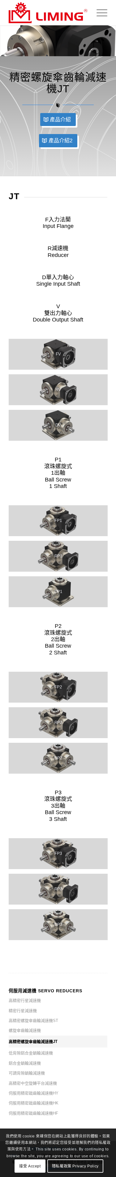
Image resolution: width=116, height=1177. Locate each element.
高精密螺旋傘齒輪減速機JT (33, 1041)
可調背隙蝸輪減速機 (27, 1073)
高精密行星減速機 (25, 1000)
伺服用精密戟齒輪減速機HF (33, 1113)
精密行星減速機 (23, 1010)
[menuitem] (98, 12)
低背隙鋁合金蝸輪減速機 (31, 1053)
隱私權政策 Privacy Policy (75, 1166)
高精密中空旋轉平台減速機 (33, 1083)
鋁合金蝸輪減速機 (25, 1063)
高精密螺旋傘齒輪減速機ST (33, 1020)
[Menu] (98, 12)
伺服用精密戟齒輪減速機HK (33, 1103)
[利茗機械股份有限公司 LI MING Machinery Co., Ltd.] (48, 12)
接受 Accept (30, 1166)
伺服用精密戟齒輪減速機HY (33, 1093)
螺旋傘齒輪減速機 (25, 1030)
